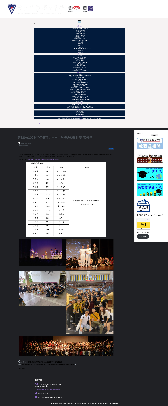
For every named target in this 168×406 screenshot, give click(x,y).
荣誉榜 (111, 149)
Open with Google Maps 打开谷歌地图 (47, 389)
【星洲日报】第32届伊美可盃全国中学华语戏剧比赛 (42, 160)
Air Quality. (146, 220)
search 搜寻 (154, 135)
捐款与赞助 (143, 236)
